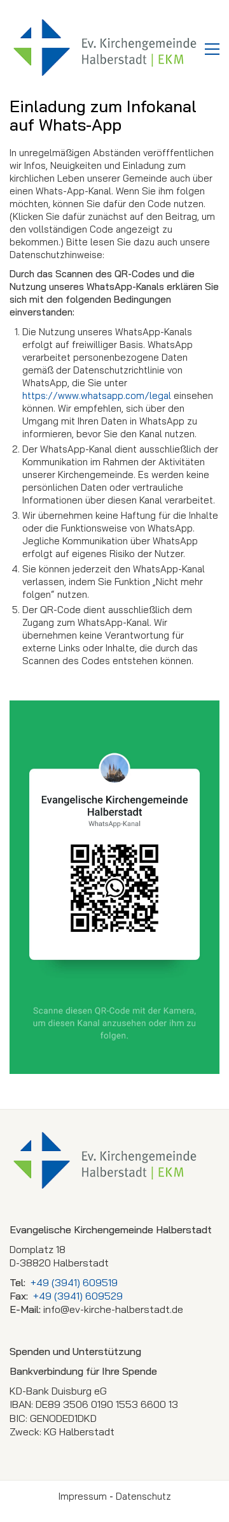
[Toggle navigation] (212, 49)
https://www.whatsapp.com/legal (96, 395)
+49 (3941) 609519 (74, 1282)
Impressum (83, 1496)
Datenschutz (143, 1496)
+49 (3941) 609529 (78, 1295)
